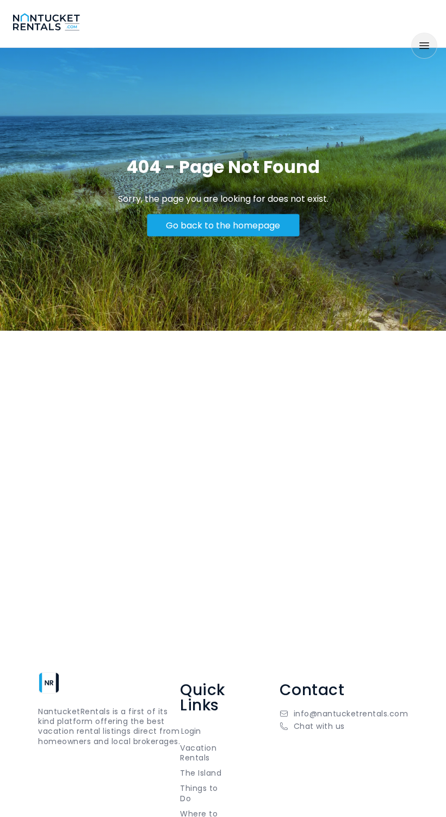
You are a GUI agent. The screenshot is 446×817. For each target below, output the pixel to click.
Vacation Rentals (198, 752)
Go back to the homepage (223, 225)
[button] (344, 726)
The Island (200, 773)
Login (191, 731)
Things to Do (199, 793)
